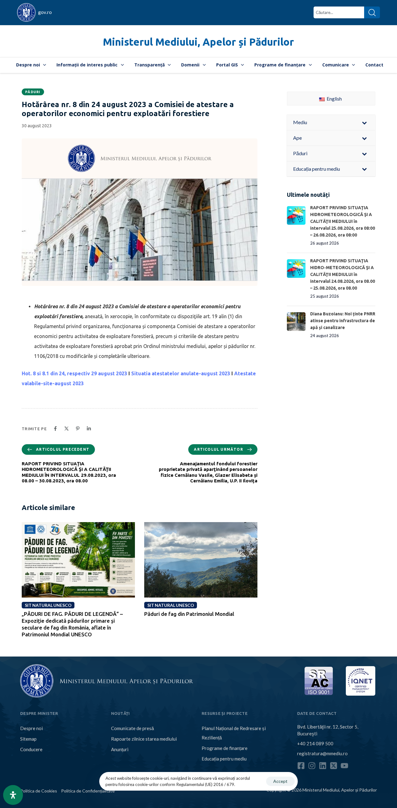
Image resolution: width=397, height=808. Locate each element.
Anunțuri (119, 749)
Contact (374, 65)
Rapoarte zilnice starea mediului (144, 739)
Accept (280, 781)
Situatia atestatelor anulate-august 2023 (180, 373)
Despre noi (28, 65)
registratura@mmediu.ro (322, 753)
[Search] (372, 12)
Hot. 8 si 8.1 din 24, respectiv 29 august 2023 (74, 373)
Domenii (190, 65)
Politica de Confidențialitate (88, 790)
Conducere (31, 749)
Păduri (33, 92)
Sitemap (28, 739)
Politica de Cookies (38, 790)
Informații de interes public (87, 65)
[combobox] (339, 12)
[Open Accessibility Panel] (13, 795)
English (334, 99)
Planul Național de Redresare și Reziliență (234, 732)
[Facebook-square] (301, 766)
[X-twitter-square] (333, 766)
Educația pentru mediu (224, 758)
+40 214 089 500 (315, 743)
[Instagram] (312, 766)
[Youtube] (344, 766)
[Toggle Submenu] (364, 122)
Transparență (149, 65)
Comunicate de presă (132, 728)
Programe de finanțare (280, 65)
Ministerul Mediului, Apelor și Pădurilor (198, 41)
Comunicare (335, 65)
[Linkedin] (323, 766)
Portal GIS (227, 65)
